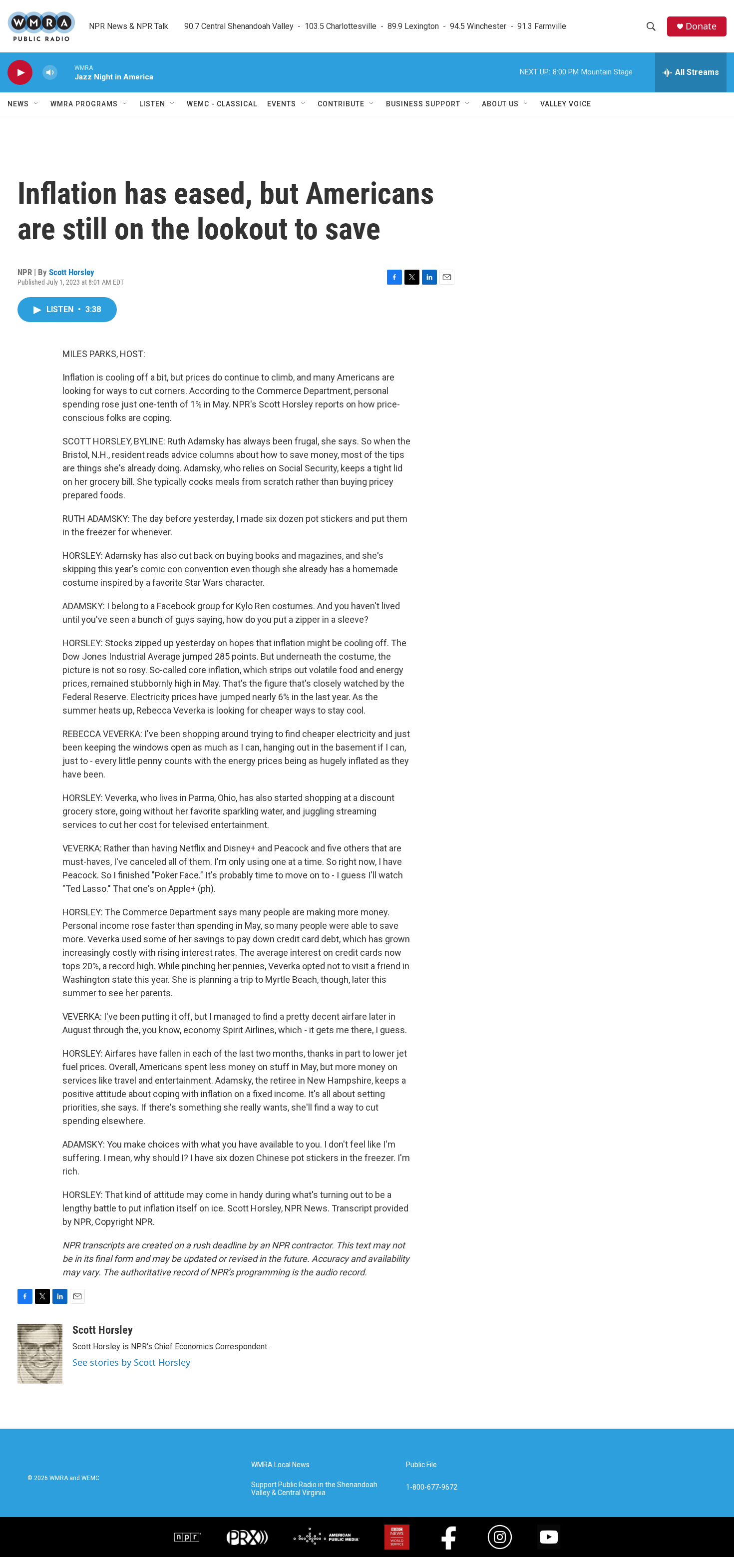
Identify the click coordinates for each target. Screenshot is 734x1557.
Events (281, 104)
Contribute (341, 104)
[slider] (65, 72)
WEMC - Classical (222, 104)
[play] (20, 72)
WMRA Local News (280, 1465)
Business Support (423, 104)
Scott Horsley (71, 272)
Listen (152, 104)
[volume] (49, 72)
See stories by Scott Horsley (131, 1362)
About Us (500, 104)
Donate (701, 26)
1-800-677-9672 (431, 1487)
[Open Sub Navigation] (36, 104)
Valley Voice (565, 104)
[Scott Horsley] (39, 1354)
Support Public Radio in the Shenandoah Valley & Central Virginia (314, 1489)
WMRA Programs (84, 104)
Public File (421, 1465)
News (18, 104)
